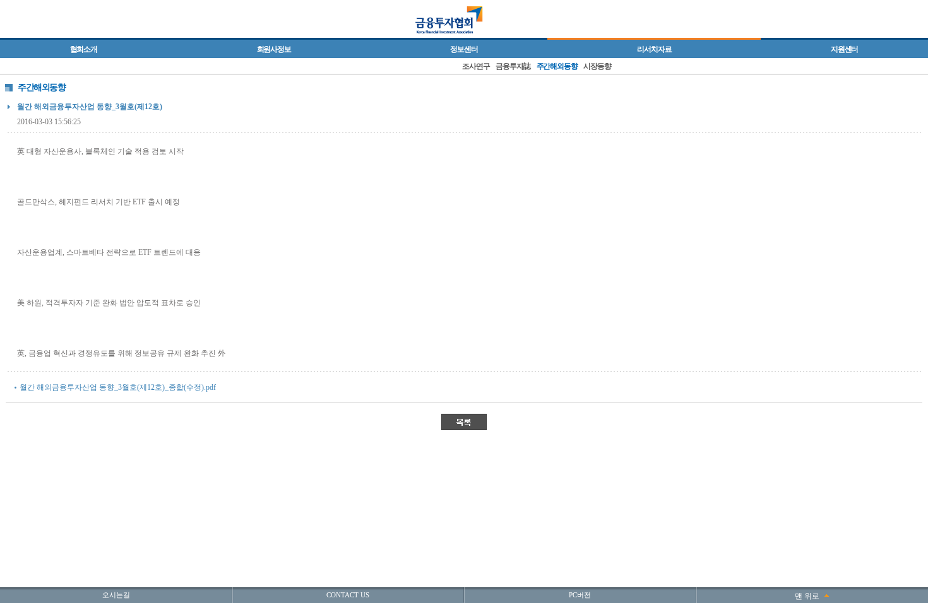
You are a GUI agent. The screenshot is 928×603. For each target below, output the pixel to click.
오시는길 (116, 595)
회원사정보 (274, 49)
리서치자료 (654, 49)
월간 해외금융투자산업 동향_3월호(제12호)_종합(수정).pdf (118, 387)
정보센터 (463, 49)
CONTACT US (347, 595)
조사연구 (475, 66)
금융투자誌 (513, 66)
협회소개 (83, 49)
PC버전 (580, 595)
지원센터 (844, 49)
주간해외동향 (557, 66)
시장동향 (596, 66)
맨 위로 (807, 596)
